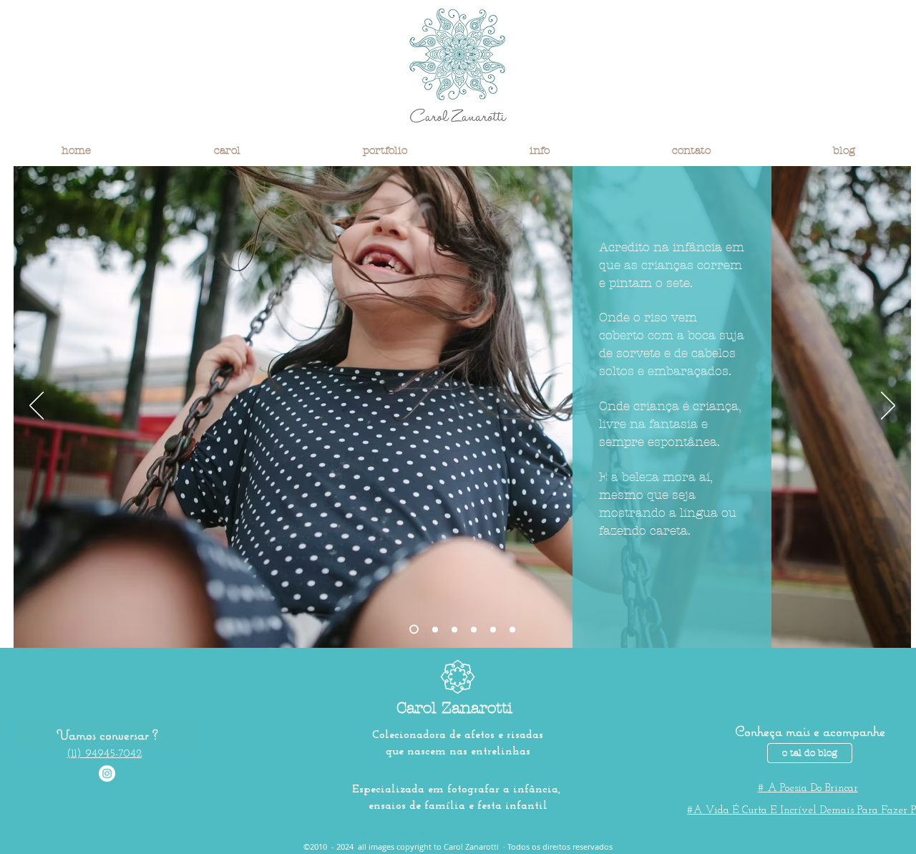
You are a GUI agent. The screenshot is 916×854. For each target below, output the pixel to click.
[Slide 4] (493, 629)
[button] (226, 150)
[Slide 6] (474, 629)
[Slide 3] (454, 629)
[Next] (888, 407)
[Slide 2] (435, 629)
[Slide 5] (512, 629)
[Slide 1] (414, 629)
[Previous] (36, 407)
